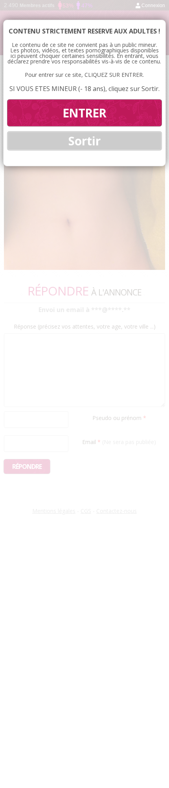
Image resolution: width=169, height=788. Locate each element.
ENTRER (84, 113)
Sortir (84, 141)
